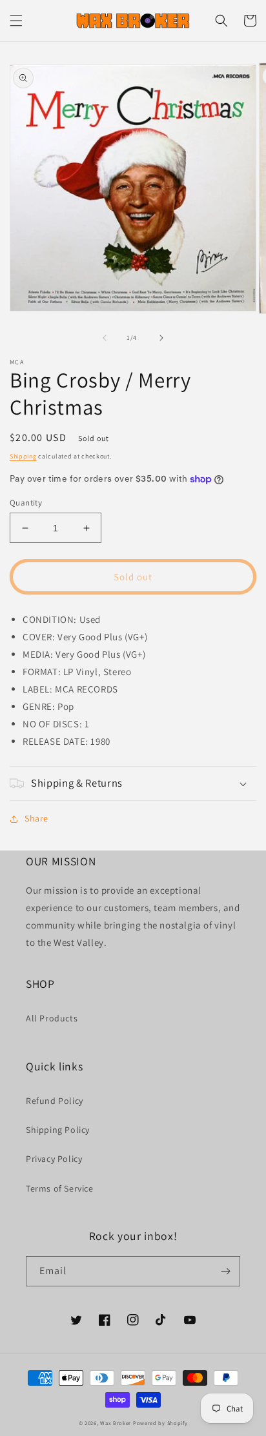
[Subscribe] (225, 1271)
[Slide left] (104, 338)
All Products (51, 1018)
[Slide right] (161, 338)
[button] (16, 20)
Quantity (26, 502)
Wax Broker (115, 1422)
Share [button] (36, 818)
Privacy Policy (54, 1159)
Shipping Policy (58, 1130)
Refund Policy (54, 1101)
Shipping (23, 456)
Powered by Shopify (160, 1422)
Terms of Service (60, 1188)
